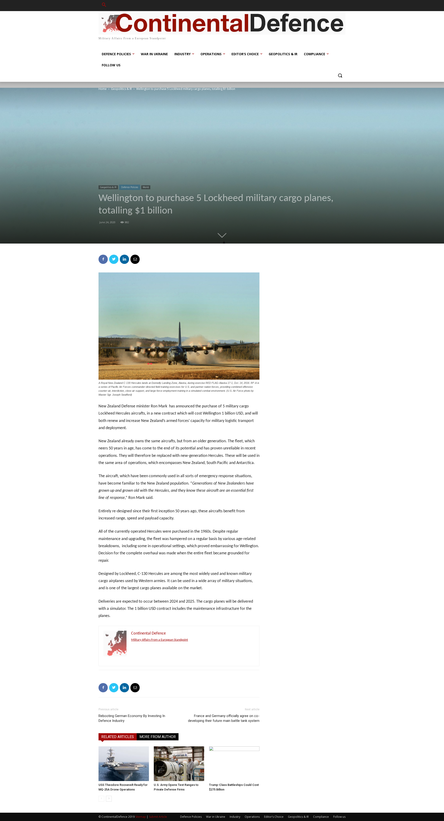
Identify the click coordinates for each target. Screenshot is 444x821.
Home (103, 89)
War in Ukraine (215, 817)
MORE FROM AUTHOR (157, 737)
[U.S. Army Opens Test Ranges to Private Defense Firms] (179, 763)
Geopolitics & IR (121, 89)
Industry (235, 817)
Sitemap (140, 817)
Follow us (339, 817)
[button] (104, 5)
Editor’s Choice (274, 817)
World (146, 187)
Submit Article (158, 817)
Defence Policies (129, 187)
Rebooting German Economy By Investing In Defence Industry (132, 718)
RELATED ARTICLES (117, 737)
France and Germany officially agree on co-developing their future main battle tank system (223, 718)
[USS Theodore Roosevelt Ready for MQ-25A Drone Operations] (124, 763)
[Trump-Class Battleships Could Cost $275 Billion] (234, 763)
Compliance (321, 817)
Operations (252, 817)
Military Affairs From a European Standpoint (159, 640)
